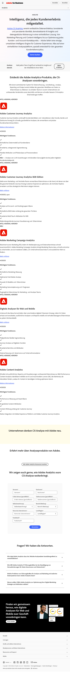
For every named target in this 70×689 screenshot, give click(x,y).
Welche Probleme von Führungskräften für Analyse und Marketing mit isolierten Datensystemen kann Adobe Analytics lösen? (32, 575)
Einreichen (35, 527)
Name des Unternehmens (20, 511)
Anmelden (55, 3)
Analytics (4, 8)
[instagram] (18, 662)
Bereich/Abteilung (41, 503)
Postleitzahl (16, 518)
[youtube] (27, 662)
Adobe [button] (4, 656)
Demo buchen (35, 55)
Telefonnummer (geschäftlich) (44, 496)
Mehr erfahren (59, 66)
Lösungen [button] (5, 640)
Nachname (39, 489)
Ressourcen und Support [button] (9, 652)
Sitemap (55, 666)
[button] (7, 662)
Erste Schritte (11, 621)
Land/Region (39, 511)
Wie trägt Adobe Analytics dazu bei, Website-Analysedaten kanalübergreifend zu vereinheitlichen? (32, 557)
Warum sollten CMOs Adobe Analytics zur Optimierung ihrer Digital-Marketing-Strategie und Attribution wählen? (31, 583)
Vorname (15, 489)
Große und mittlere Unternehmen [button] (12, 644)
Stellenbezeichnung (18, 503)
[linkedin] (24, 662)
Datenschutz (27, 666)
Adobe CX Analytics (15, 28)
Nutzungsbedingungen (36, 666)
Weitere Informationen (7, 127)
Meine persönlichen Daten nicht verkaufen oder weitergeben (16, 668)
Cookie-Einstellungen (47, 666)
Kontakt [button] (5, 636)
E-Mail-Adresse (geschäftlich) (21, 496)
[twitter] (21, 662)
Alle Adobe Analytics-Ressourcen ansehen (35, 464)
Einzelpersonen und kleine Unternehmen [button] (14, 648)
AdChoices (35, 668)
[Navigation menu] (2, 3)
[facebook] (14, 662)
